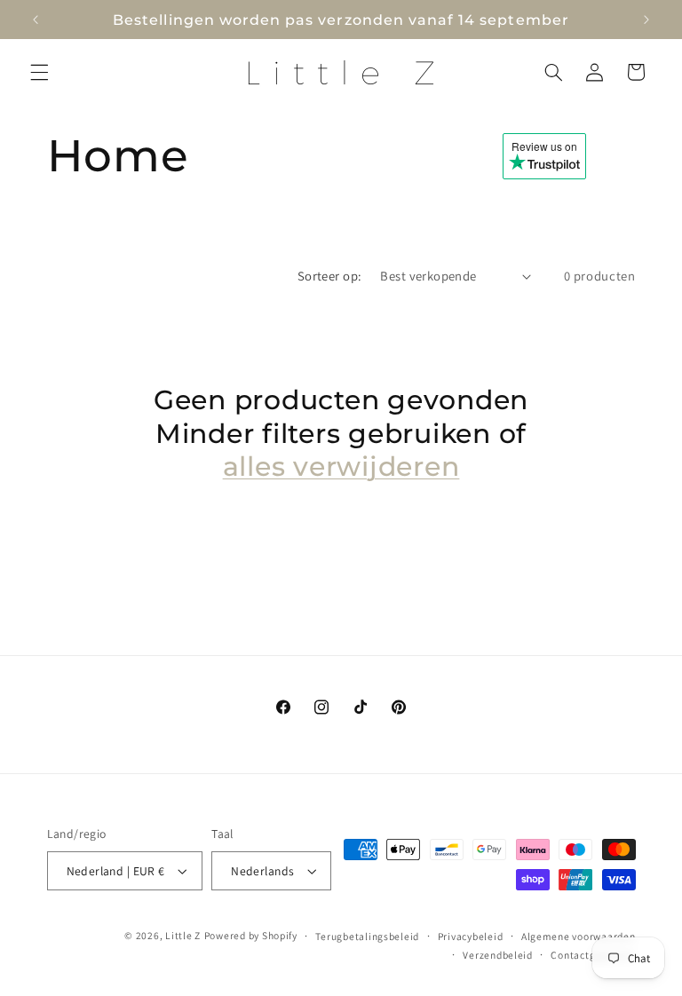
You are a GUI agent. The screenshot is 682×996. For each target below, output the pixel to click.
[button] (39, 71)
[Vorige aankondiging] (35, 19)
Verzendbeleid (498, 954)
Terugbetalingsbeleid (367, 936)
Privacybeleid (471, 936)
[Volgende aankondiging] (646, 19)
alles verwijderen (341, 466)
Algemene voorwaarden (578, 936)
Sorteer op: (329, 275)
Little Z (183, 935)
